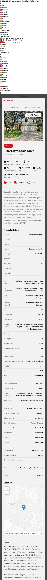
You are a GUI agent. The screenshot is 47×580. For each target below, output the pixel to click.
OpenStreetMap (21, 533)
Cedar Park (15, 107)
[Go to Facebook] (0, 3)
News (2, 50)
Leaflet (10, 533)
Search (2, 44)
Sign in (7, 36)
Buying (2, 46)
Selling (2, 48)
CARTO (40, 533)
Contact (2, 57)
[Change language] (2, 5)
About (2, 55)
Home (6, 107)
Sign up (2, 36)
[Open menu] (0, 93)
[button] (23, 507)
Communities (4, 52)
